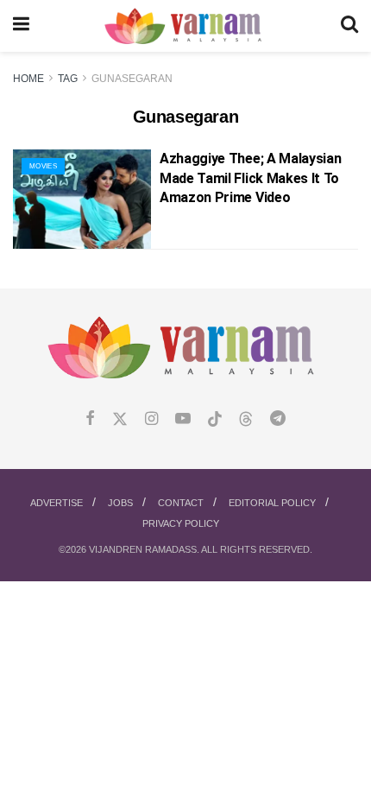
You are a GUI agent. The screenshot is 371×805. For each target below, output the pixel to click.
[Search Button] (349, 26)
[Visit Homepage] (185, 26)
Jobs (120, 503)
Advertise (56, 503)
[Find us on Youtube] (183, 419)
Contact (181, 503)
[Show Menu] (21, 26)
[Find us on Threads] (246, 419)
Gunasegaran (132, 79)
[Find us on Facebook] (90, 419)
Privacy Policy (180, 523)
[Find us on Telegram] (278, 419)
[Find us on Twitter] (120, 419)
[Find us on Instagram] (151, 419)
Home (28, 79)
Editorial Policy (272, 503)
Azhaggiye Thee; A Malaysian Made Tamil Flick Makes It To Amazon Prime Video (250, 178)
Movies (43, 166)
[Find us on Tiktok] (215, 419)
